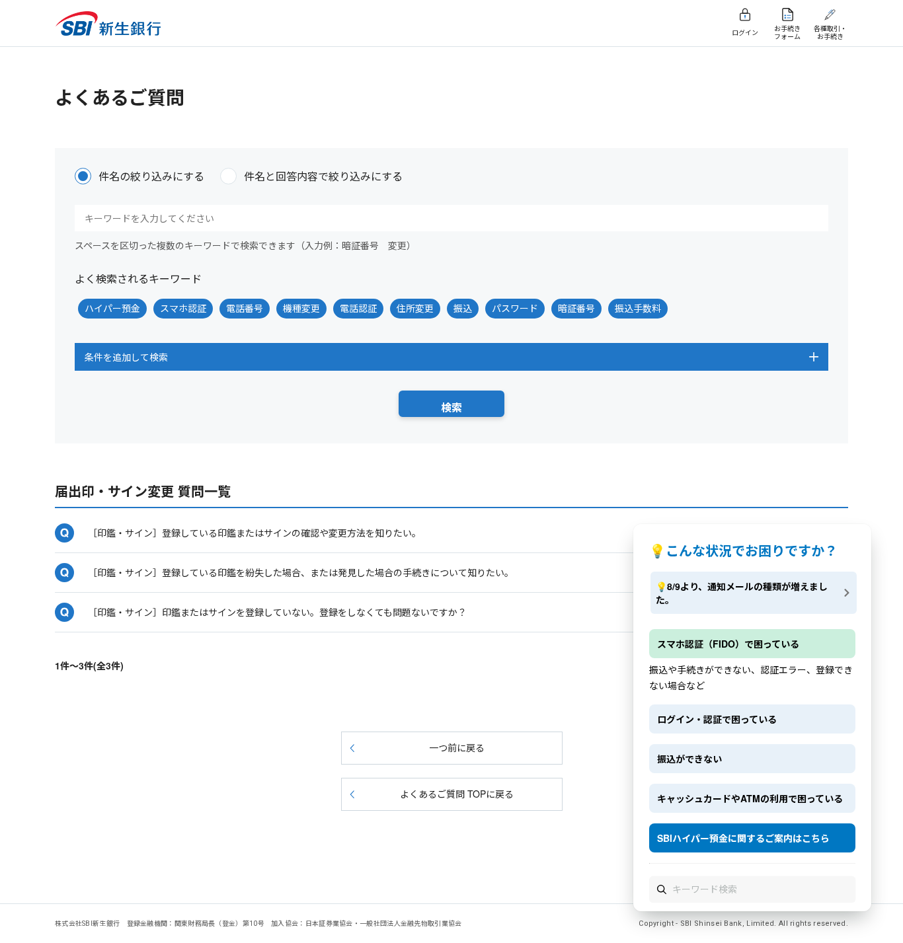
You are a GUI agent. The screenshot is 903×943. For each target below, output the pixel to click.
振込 (462, 308)
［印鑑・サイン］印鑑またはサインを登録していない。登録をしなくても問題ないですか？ (277, 612)
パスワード (515, 308)
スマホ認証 (183, 308)
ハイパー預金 (112, 308)
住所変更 (415, 308)
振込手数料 (638, 308)
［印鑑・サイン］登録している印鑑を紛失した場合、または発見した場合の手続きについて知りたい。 (301, 572)
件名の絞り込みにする (151, 176)
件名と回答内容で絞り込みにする (323, 176)
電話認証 (358, 308)
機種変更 (301, 308)
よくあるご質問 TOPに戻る (457, 793)
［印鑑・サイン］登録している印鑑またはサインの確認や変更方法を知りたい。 (254, 532)
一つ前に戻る (457, 747)
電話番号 (244, 308)
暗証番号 (576, 308)
